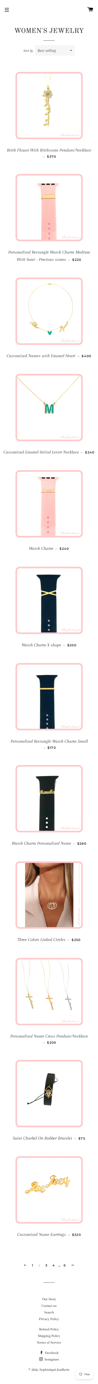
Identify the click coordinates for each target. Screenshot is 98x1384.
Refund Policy (49, 1329)
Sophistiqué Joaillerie (54, 1370)
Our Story (49, 1299)
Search (49, 1312)
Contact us (49, 1306)
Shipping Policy (49, 1336)
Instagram (51, 1359)
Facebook (51, 1353)
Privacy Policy (49, 1319)
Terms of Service (49, 1342)
